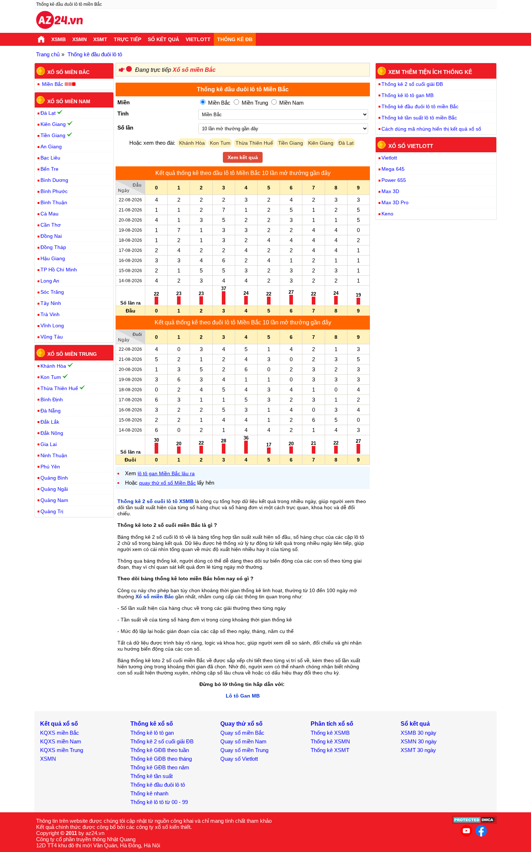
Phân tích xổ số (332, 724)
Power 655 (393, 180)
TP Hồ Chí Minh (58, 269)
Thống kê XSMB (330, 733)
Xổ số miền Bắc (194, 70)
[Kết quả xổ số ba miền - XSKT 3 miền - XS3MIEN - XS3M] (59, 21)
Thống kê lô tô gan (152, 733)
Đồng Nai (51, 236)
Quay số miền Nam (243, 741)
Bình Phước (54, 191)
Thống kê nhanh (149, 793)
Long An (49, 281)
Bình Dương (54, 180)
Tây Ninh (50, 303)
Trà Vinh (50, 314)
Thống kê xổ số (151, 724)
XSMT (100, 39)
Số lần (125, 127)
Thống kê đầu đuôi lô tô (157, 785)
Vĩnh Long (52, 325)
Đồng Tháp (53, 247)
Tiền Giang (290, 143)
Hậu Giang (52, 258)
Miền (123, 102)
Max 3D (390, 191)
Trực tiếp (127, 39)
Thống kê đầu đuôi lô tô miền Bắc (419, 106)
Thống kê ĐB (234, 39)
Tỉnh (123, 113)
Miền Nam (291, 103)
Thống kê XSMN (330, 741)
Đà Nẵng (50, 411)
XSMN (79, 39)
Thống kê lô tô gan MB (407, 95)
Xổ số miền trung (72, 354)
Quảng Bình (54, 478)
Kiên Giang (320, 143)
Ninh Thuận (53, 455)
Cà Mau (49, 214)
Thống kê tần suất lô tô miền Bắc (419, 118)
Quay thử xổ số (241, 724)
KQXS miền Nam (60, 741)
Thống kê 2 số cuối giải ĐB (412, 84)
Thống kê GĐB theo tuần (159, 750)
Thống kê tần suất (151, 776)
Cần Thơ (50, 225)
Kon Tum (220, 143)
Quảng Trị (51, 511)
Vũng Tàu (51, 337)
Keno (387, 214)
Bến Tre (49, 169)
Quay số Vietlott (239, 759)
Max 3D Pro (395, 202)
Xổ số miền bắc (68, 72)
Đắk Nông (51, 433)
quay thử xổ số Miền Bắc (167, 483)
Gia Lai (48, 444)
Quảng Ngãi (54, 489)
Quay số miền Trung (244, 750)
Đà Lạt (346, 143)
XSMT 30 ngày (418, 750)
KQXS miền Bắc (59, 733)
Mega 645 (393, 169)
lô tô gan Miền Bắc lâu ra (166, 473)
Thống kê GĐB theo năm (159, 767)
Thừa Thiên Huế (254, 143)
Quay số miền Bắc (242, 733)
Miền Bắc (218, 103)
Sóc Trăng (52, 292)
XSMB (58, 39)
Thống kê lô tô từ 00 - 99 (159, 802)
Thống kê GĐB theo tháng (161, 759)
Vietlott (198, 39)
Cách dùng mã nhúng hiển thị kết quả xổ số (431, 129)
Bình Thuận (53, 202)
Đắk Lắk (49, 422)
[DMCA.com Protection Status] (474, 822)
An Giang (51, 146)
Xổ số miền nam (68, 101)
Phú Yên (50, 466)
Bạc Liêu (50, 158)
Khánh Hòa (192, 143)
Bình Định (51, 399)
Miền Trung (254, 103)
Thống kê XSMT (330, 750)
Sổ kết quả (163, 39)
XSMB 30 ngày (418, 733)
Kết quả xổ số (59, 724)
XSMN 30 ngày (419, 741)
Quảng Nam (54, 500)
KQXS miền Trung (61, 750)
